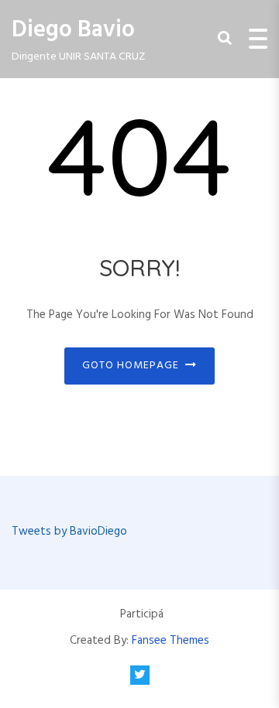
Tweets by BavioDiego (69, 531)
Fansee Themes (170, 640)
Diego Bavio (73, 30)
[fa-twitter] (140, 675)
